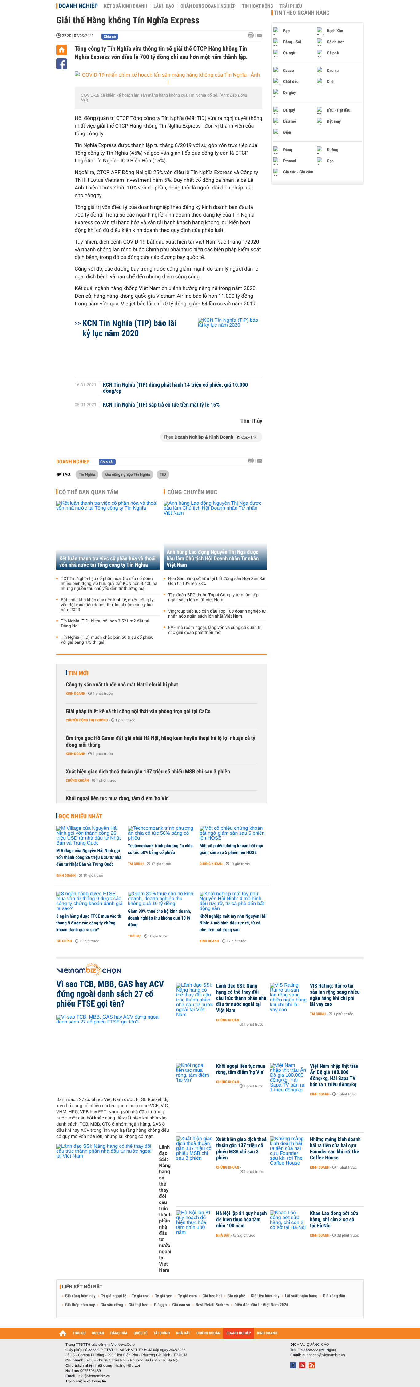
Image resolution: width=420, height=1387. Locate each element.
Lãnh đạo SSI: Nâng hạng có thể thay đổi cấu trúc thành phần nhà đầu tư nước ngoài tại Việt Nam (165, 1208)
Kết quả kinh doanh (125, 6)
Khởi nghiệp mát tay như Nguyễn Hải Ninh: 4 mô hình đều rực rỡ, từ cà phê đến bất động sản (233, 922)
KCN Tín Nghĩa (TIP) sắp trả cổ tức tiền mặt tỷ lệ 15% (161, 405)
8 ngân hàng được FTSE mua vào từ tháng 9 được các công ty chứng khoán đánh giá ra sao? (88, 922)
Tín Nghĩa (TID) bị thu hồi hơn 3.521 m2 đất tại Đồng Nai (105, 624)
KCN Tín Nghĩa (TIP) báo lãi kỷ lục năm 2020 (129, 328)
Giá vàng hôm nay (80, 1296)
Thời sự (134, 936)
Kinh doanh (75, 693)
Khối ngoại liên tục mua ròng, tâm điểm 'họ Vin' (117, 798)
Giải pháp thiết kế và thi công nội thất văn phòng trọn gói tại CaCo (138, 711)
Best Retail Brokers (212, 1305)
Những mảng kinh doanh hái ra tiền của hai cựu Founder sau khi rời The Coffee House (335, 1148)
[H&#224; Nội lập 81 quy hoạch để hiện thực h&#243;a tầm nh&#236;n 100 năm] (194, 1222)
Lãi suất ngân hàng (301, 1296)
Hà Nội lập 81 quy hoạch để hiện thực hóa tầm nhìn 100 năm (241, 1219)
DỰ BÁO (98, 1333)
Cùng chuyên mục (192, 492)
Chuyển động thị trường (87, 720)
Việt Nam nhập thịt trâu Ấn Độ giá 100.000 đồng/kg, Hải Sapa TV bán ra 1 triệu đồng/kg (334, 1075)
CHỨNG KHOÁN (208, 1333)
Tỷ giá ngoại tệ (113, 1296)
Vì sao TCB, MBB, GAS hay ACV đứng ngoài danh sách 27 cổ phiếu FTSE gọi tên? (110, 994)
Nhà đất (223, 1235)
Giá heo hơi (212, 1296)
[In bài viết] (252, 35)
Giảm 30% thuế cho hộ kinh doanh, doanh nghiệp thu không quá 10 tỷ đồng (159, 918)
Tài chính (136, 864)
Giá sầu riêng (112, 1305)
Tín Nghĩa (87, 474)
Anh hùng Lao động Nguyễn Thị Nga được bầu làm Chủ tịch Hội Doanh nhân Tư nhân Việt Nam (213, 558)
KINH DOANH (267, 1333)
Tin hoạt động (257, 6)
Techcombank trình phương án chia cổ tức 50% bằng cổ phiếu (160, 849)
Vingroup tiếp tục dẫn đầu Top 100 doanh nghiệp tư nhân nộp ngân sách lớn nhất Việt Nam (217, 614)
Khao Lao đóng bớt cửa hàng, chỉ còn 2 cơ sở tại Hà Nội (334, 1219)
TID (163, 474)
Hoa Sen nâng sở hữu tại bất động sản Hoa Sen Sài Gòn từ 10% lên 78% (216, 581)
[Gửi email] (259, 35)
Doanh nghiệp (78, 6)
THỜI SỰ (79, 1333)
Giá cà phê (236, 1296)
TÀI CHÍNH (161, 1333)
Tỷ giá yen (163, 1296)
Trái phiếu (290, 6)
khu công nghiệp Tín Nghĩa (127, 474)
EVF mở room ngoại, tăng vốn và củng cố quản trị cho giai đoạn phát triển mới (215, 630)
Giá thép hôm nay (80, 1305)
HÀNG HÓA (119, 1333)
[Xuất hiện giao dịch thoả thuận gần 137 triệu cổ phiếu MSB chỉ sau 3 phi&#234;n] (194, 1148)
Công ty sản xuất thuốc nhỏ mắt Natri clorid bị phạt (122, 685)
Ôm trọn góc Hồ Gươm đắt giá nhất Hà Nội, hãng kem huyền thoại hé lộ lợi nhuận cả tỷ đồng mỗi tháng (160, 741)
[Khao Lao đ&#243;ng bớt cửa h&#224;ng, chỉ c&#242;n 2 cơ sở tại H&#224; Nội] (288, 1222)
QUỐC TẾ (140, 1333)
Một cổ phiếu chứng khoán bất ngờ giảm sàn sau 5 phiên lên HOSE (231, 849)
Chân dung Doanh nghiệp (208, 6)
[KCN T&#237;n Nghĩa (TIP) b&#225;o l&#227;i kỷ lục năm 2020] (222, 344)
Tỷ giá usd (140, 1296)
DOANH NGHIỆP (238, 1333)
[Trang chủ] (61, 50)
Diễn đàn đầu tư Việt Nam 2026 (261, 1305)
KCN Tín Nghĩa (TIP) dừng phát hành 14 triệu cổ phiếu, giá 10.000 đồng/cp (175, 388)
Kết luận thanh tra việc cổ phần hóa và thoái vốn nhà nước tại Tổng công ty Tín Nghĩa (107, 561)
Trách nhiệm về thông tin (85, 1381)
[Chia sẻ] (61, 63)
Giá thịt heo (138, 1305)
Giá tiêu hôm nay (265, 1296)
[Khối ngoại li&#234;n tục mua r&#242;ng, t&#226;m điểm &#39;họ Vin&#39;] (194, 1075)
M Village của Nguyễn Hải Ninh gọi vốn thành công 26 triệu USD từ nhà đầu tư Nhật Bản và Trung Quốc (88, 857)
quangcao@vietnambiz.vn (323, 1355)
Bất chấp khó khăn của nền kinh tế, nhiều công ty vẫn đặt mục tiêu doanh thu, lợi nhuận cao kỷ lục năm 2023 (107, 605)
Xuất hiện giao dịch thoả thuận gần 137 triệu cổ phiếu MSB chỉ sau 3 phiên (148, 772)
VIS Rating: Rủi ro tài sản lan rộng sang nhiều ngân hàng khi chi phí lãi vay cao (334, 995)
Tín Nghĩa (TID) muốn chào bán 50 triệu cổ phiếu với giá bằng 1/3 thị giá (107, 640)
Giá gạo (160, 1305)
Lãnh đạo (163, 6)
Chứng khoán (77, 780)
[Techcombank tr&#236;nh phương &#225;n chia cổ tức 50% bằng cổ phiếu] (161, 833)
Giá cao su (181, 1305)
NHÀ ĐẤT (183, 1333)
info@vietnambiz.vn (93, 1376)
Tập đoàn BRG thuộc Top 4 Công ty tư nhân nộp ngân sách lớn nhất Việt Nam (213, 597)
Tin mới (78, 673)
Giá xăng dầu (334, 1296)
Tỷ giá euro (187, 1296)
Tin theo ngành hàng (302, 13)
